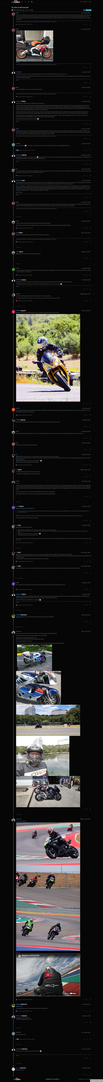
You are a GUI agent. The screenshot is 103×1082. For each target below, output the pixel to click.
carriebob (18, 143)
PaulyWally (18, 419)
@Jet (20, 525)
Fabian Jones (18, 631)
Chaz (17, 442)
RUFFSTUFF (18, 1032)
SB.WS (44, 410)
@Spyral (20, 74)
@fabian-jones (19, 1006)
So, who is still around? (29, 508)
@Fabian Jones (24, 1004)
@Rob (24, 180)
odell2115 (18, 293)
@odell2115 (24, 310)
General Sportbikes (18, 10)
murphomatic (18, 101)
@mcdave (18, 281)
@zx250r (24, 594)
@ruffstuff (18, 1051)
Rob (17, 168)
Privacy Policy (81, 1079)
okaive (17, 221)
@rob (17, 182)
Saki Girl (17, 408)
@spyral (18, 103)
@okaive (21, 232)
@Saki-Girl (18, 508)
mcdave (17, 268)
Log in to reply (88, 10)
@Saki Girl (22, 506)
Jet (16, 454)
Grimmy (17, 481)
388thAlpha (18, 310)
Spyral (17, 29)
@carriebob (24, 155)
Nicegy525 (18, 614)
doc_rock (18, 1067)
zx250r (17, 506)
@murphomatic (19, 130)
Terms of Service (88, 1079)
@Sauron (26, 473)
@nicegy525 (19, 1017)
